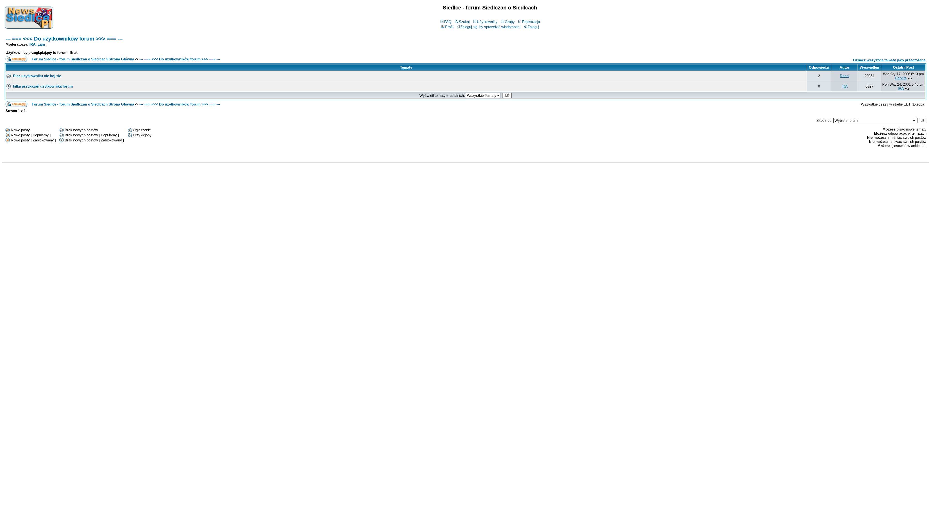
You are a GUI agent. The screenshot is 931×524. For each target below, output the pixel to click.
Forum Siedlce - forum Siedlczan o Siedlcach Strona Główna (83, 59)
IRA (32, 44)
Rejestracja (531, 22)
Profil (449, 27)
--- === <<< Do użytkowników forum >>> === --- (64, 39)
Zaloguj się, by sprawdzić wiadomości (490, 27)
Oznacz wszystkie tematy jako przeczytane (889, 60)
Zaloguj (533, 27)
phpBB (455, 158)
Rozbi (844, 76)
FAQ (447, 22)
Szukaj (464, 22)
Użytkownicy (487, 22)
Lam (41, 44)
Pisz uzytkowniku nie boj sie (37, 76)
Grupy (510, 22)
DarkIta (901, 78)
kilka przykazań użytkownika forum (43, 86)
